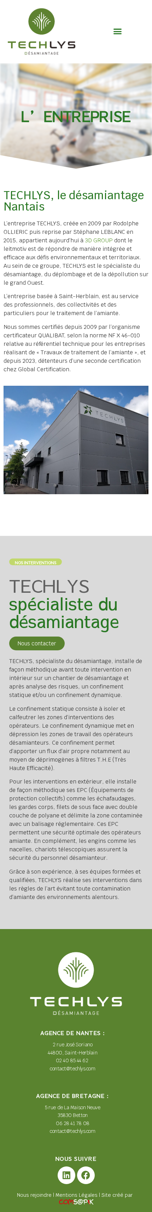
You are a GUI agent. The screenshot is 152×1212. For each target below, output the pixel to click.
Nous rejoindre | (36, 1195)
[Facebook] (86, 1175)
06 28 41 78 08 (72, 1123)
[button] (117, 31)
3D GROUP (99, 240)
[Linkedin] (66, 1175)
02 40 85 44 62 (72, 1060)
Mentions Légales (76, 1195)
